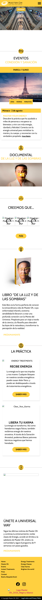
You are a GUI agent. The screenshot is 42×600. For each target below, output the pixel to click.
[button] (39, 3)
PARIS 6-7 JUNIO (21, 70)
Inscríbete (26, 136)
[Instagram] (24, 584)
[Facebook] (17, 584)
